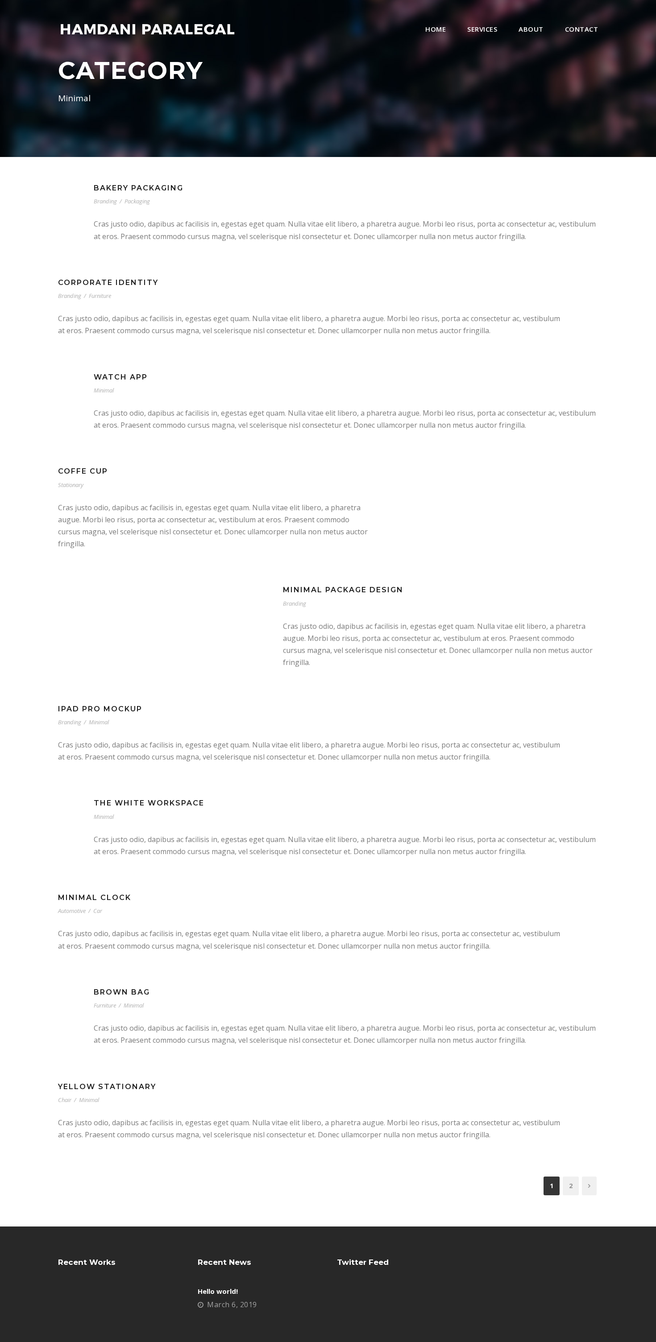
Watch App (121, 377)
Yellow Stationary (107, 1086)
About (531, 29)
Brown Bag (122, 992)
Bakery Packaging (138, 188)
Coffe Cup (83, 471)
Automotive (72, 911)
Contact (581, 29)
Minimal (104, 390)
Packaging (137, 201)
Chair (64, 1100)
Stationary (70, 485)
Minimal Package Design (343, 590)
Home (435, 29)
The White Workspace (149, 803)
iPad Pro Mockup (100, 709)
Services (482, 29)
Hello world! (218, 1291)
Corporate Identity (108, 282)
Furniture (100, 296)
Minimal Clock (94, 897)
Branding (105, 201)
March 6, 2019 (232, 1304)
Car (97, 911)
